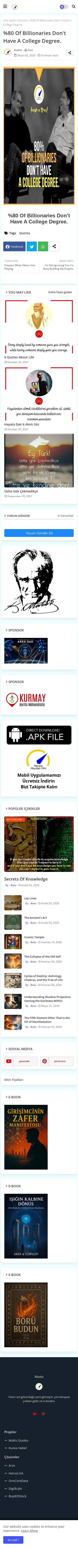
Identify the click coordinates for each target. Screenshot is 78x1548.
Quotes (23, 20)
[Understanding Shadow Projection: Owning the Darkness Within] (13, 1001)
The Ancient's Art (35, 918)
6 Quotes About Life (19, 357)
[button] (73, 6)
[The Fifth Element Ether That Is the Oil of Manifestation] (13, 1022)
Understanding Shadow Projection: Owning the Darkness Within (47, 999)
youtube (24, 1061)
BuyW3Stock (17, 1496)
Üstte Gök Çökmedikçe (21, 491)
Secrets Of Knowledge (26, 879)
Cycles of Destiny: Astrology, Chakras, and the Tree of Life (43, 978)
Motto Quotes (18, 1440)
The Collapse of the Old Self (42, 956)
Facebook (17, 246)
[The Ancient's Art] (13, 922)
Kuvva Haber (18, 1448)
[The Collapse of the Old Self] (13, 961)
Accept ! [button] (13, 1540)
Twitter (32, 246)
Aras (12, 1465)
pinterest (60, 1061)
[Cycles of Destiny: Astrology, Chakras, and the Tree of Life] (13, 980)
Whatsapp (43, 246)
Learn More (29, 1531)
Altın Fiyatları (13, 1080)
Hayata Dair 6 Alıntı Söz (21, 424)
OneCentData (18, 1481)
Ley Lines (30, 898)
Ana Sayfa (9, 20)
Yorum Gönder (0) (39, 533)
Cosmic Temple (34, 937)
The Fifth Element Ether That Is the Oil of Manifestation (47, 1020)
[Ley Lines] (13, 902)
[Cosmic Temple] (13, 941)
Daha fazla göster (60, 292)
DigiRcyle (15, 1488)
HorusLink (16, 1473)
